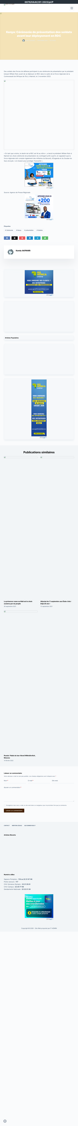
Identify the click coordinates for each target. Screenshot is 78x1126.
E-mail (30, 780)
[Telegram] (37, 238)
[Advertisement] (39, 317)
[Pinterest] (22, 238)
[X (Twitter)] (15, 238)
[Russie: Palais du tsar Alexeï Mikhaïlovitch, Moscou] (21, 681)
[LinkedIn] (30, 238)
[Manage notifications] (4, 1121)
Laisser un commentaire (14, 810)
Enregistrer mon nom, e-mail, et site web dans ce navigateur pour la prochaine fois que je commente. (36, 805)
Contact (7, 825)
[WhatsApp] (45, 238)
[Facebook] (7, 238)
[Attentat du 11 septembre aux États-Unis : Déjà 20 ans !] (57, 527)
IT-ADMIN (53, 928)
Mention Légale (17, 825)
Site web (55, 780)
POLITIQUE (53, 40)
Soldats (40, 230)
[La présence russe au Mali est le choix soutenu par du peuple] (21, 527)
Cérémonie (9, 230)
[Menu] (71, 8)
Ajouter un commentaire (12, 787)
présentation (28, 230)
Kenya (18, 230)
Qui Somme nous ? (30, 825)
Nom (6, 780)
